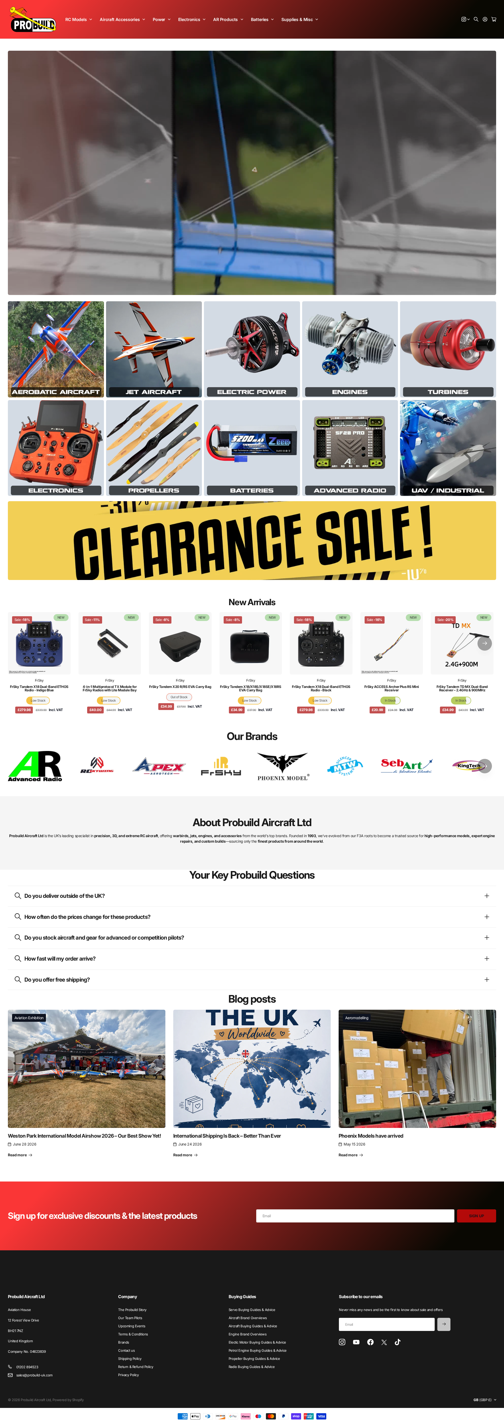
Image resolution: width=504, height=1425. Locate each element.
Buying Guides (242, 1296)
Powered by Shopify (67, 1400)
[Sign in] (485, 19)
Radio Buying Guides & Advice (252, 1367)
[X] (384, 1342)
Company (127, 1296)
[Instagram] (342, 1342)
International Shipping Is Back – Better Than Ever (227, 1136)
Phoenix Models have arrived (371, 1136)
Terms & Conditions (133, 1334)
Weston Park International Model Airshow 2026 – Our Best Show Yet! (84, 1136)
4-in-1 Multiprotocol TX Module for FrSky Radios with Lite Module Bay (109, 688)
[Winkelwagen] (493, 19)
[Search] (476, 19)
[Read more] (465, 19)
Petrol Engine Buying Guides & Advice (258, 1350)
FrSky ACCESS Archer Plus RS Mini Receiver (391, 688)
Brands (123, 1342)
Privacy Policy (128, 1375)
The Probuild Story (132, 1310)
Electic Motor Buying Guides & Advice (257, 1342)
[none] (484, 643)
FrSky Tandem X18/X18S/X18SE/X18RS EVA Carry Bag (250, 688)
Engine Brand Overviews (248, 1334)
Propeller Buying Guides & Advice (254, 1358)
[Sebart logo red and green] (407, 766)
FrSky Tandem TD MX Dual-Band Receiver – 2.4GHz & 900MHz (462, 688)
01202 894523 (27, 1367)
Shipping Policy (129, 1358)
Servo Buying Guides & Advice (252, 1310)
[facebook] (370, 1342)
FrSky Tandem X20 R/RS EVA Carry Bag (180, 687)
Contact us (126, 1350)
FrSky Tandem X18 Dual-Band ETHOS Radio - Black (321, 688)
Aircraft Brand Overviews (248, 1318)
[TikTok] (397, 1342)
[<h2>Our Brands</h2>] (35, 766)
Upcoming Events (131, 1326)
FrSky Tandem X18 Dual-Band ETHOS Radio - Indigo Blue (39, 688)
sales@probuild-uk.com (34, 1375)
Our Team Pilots (130, 1318)
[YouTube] (356, 1342)
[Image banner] (56, 349)
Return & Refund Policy (135, 1367)
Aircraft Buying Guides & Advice (253, 1326)
